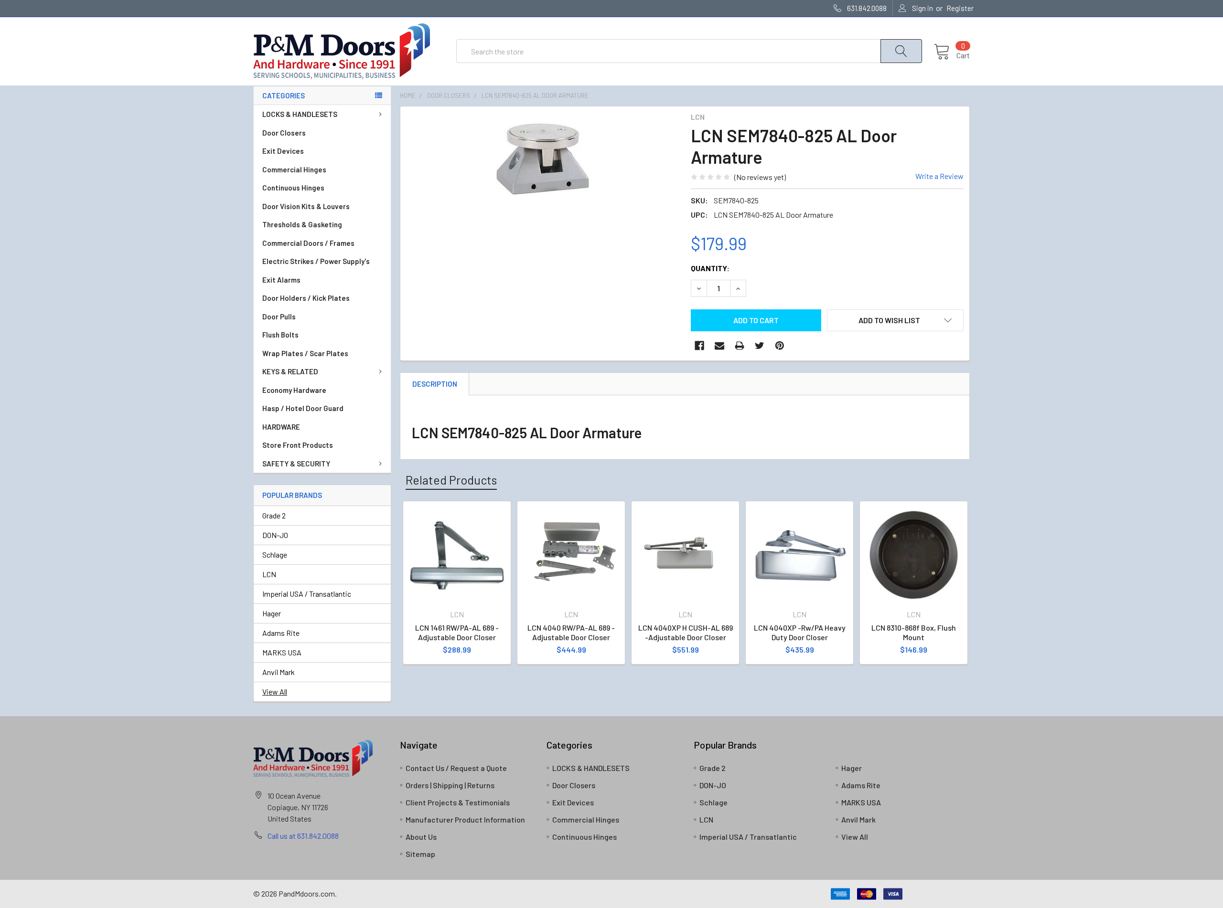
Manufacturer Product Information (465, 819)
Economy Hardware (294, 390)
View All (274, 691)
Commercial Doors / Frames (308, 243)
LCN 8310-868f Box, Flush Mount (913, 632)
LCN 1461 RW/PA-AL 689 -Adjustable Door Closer (457, 632)
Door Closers (284, 132)
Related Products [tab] (451, 480)
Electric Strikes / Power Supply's (316, 261)
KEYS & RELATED (290, 371)
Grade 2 (274, 515)
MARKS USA (281, 652)
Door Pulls (279, 316)
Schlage (274, 554)
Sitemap (420, 853)
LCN (269, 574)
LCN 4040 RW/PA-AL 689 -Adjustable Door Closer (571, 632)
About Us (421, 836)
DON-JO (275, 534)
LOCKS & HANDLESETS (299, 114)
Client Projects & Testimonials (458, 802)
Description (434, 384)
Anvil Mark (278, 671)
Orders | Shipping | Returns (450, 785)
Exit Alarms (281, 279)
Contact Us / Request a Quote (456, 767)
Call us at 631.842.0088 (303, 835)
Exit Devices (283, 151)
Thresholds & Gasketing (302, 224)
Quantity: (710, 268)
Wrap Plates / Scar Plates (305, 353)
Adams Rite (281, 632)
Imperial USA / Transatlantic (306, 593)
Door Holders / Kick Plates (306, 298)
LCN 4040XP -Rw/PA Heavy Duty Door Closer (800, 632)
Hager (271, 613)
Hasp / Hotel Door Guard (302, 408)
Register (960, 8)
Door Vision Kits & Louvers (306, 206)
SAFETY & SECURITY (296, 463)
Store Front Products (297, 445)
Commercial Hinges (294, 169)
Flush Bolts (280, 334)
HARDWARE (281, 426)
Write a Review (939, 175)
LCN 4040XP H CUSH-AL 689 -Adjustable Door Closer (685, 632)
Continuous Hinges (293, 187)
